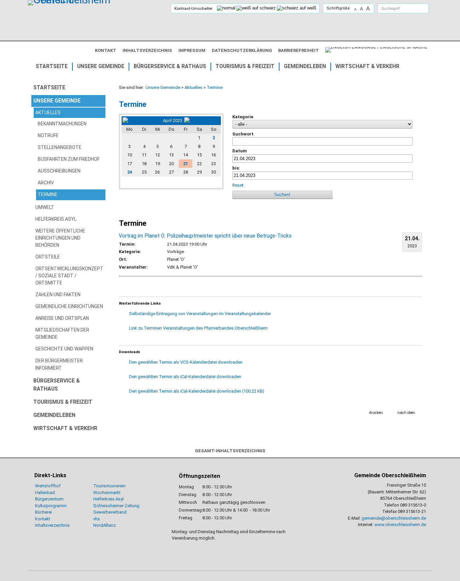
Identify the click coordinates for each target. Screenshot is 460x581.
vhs (96, 518)
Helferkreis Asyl (108, 498)
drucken (376, 412)
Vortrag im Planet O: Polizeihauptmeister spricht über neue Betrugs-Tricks (205, 236)
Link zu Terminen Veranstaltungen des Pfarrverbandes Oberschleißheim (198, 328)
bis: (236, 168)
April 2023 (172, 120)
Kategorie (242, 116)
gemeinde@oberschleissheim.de (394, 518)
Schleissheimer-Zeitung (116, 505)
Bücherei (43, 512)
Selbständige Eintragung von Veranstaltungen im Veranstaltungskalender (200, 313)
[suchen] (417, 8)
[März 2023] (142, 120)
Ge (96, 512)
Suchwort (243, 133)
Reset (238, 185)
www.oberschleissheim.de (400, 524)
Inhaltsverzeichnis (52, 525)
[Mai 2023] (202, 120)
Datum (239, 150)
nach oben (406, 412)
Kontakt (42, 518)
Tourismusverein (109, 485)
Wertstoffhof (48, 485)
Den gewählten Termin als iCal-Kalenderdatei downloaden (185, 376)
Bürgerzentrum (49, 498)
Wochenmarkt (107, 492)
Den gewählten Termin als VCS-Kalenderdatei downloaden (185, 362)
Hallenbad (45, 492)
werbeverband (113, 512)
